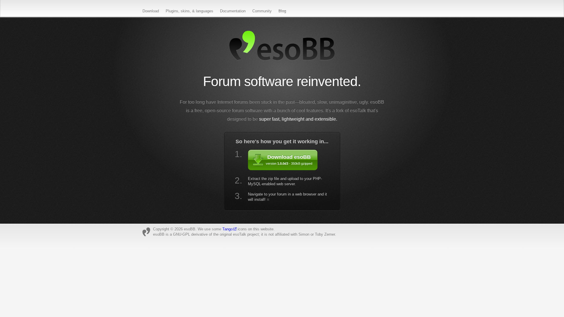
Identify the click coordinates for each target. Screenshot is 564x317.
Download (150, 11)
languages (204, 11)
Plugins (172, 11)
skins (185, 11)
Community (262, 11)
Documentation (233, 11)
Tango (227, 229)
